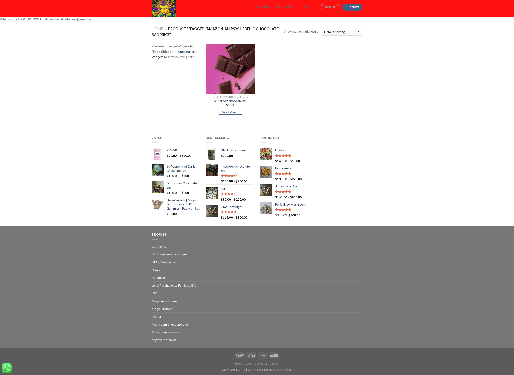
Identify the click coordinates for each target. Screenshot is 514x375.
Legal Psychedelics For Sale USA (174, 285)
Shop (266, 7)
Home (255, 7)
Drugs (156, 270)
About (288, 7)
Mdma (156, 316)
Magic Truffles (162, 309)
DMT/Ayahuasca (163, 262)
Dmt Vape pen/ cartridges (169, 254)
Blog (276, 7)
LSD (154, 293)
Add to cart (230, 111)
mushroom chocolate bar (230, 101)
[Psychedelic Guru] (175, 8)
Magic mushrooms (164, 301)
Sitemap (275, 363)
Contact (302, 7)
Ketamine (158, 277)
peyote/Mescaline (164, 340)
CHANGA (159, 246)
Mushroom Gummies (166, 332)
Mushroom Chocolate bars (170, 324)
